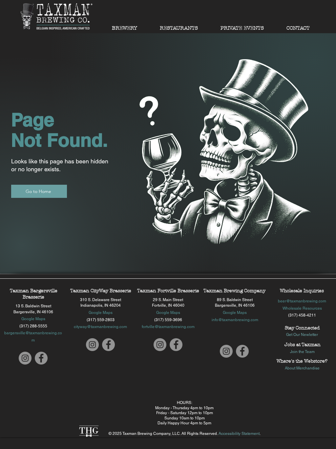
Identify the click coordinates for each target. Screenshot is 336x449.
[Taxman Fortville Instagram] (160, 344)
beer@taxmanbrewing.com (302, 301)
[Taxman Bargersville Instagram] (25, 358)
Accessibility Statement (239, 433)
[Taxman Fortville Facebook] (176, 344)
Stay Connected (302, 328)
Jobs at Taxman (302, 344)
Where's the (290, 361)
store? (320, 361)
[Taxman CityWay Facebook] (108, 344)
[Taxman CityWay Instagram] (92, 344)
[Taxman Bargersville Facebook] (41, 358)
